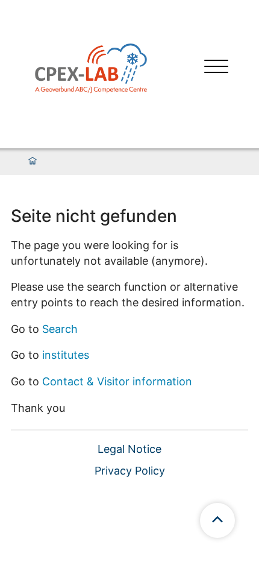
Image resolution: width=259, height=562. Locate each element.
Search (60, 329)
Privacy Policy (130, 470)
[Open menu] (216, 67)
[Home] (32, 162)
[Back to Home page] (91, 67)
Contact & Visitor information (117, 381)
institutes (65, 355)
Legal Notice (129, 449)
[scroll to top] (217, 520)
